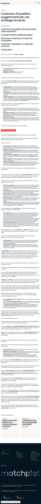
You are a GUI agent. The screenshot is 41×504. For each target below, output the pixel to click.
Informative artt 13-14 (35, 460)
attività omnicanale (14, 165)
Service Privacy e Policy (35, 455)
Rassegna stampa (19, 456)
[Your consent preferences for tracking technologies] (2, 502)
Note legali (33, 458)
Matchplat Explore (7, 114)
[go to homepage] (5, 3)
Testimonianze (19, 455)
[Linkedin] (6, 465)
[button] (39, 3)
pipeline (24, 288)
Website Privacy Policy (35, 453)
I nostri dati (3, 452)
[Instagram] (1, 465)
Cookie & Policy (34, 452)
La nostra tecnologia (5, 453)
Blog (17, 452)
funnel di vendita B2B (18, 103)
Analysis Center (19, 453)
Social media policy (34, 456)
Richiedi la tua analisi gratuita (8, 130)
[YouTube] (4, 465)
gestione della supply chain (31, 267)
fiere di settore (31, 156)
